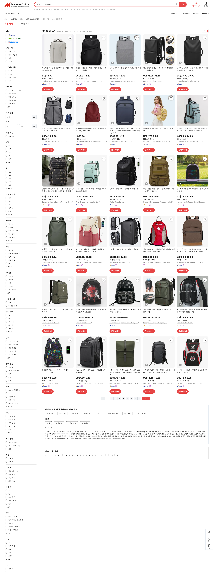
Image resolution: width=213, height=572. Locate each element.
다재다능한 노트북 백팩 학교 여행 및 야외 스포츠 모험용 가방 (91, 190)
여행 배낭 (102, 9)
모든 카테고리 (12, 13)
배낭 (50, 9)
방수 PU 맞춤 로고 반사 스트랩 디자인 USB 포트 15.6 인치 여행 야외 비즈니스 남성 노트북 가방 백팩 (124, 130)
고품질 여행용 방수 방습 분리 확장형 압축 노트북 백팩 (158, 310)
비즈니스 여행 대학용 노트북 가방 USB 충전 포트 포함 (91, 371)
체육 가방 (44, 9)
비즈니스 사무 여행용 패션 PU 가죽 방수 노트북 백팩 (57, 310)
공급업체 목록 (23, 23)
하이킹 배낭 (85, 9)
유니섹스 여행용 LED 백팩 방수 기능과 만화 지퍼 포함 (192, 190)
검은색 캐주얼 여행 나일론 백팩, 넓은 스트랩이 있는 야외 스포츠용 (91, 310)
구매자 (173, 13)
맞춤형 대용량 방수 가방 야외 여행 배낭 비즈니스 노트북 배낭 (91, 69)
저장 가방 (56, 9)
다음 (145, 398)
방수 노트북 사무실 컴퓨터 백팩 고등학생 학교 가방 (125, 69)
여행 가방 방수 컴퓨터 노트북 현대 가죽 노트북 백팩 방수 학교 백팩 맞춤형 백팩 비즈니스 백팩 (124, 372)
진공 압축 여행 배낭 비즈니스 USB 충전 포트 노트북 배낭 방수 (158, 69)
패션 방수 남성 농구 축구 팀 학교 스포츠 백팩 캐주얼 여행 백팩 (192, 371)
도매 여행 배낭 (110, 9)
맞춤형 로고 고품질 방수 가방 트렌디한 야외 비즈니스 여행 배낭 (57, 250)
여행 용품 (50, 414)
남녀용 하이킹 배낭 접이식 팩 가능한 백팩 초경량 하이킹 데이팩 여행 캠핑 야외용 (192, 129)
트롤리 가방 (64, 9)
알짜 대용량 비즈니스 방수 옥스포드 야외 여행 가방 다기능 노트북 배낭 (192, 69)
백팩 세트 (127, 414)
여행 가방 (72, 9)
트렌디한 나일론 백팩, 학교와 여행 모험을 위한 (158, 129)
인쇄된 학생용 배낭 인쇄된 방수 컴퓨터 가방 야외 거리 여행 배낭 (57, 371)
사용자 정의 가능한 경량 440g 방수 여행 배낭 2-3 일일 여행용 (57, 69)
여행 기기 (99, 414)
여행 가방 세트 (113, 414)
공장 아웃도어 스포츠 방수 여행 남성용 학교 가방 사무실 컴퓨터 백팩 (57, 129)
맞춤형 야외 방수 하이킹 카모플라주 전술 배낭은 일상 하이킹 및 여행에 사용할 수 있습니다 (58, 190)
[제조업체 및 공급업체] (16, 4)
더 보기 (47, 427)
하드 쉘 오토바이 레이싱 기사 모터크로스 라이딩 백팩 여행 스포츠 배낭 (192, 310)
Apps (195, 13)
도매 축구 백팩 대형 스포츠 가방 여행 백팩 (123, 249)
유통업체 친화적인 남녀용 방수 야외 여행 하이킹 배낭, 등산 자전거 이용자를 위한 (159, 371)
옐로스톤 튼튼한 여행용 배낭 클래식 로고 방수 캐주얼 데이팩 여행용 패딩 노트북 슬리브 (192, 250)
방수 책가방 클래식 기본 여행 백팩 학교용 (123, 189)
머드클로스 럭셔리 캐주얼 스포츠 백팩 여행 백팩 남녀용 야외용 (125, 310)
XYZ (116, 455)
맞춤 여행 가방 (141, 414)
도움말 (185, 13)
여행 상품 (62, 414)
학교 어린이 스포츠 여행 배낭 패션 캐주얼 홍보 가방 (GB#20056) (91, 129)
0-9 (46, 455)
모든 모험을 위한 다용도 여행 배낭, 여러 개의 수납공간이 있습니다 (158, 190)
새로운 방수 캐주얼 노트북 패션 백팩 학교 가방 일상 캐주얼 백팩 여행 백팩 (91, 250)
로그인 (206, 6)
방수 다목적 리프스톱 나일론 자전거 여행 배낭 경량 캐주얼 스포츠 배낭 (159, 250)
